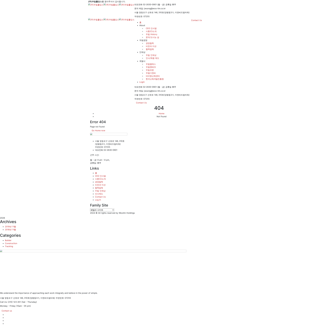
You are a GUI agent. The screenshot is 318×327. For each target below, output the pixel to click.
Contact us (7, 310)
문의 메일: (138, 8)
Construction (11, 243)
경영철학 (150, 43)
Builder (8, 240)
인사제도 (99, 194)
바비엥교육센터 (153, 76)
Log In (98, 200)
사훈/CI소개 (100, 179)
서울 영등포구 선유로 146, (146, 12)
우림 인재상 (151, 55)
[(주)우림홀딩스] (96, 4)
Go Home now (98, 130)
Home (161, 113)
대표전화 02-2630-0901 (145, 4)
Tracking (9, 246)
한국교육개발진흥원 (155, 79)
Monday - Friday (8, 306)
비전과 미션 (151, 46)
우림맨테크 (151, 67)
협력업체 (150, 49)
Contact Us (141, 102)
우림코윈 (150, 70)
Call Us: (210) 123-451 (10, 302)
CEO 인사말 (100, 176)
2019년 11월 (10, 226)
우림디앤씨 (151, 73)
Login (142, 82)
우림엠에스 (151, 64)
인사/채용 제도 (152, 58)
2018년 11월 (10, 229)
